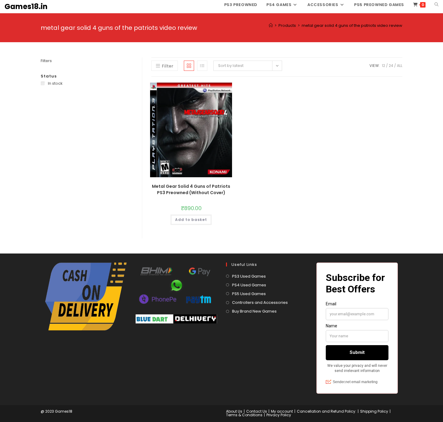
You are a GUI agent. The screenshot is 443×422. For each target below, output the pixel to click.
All (399, 65)
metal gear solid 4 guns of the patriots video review (352, 25)
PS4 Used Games (249, 285)
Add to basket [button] (191, 219)
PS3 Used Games (249, 276)
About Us (234, 411)
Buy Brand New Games (254, 311)
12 (383, 65)
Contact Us (256, 411)
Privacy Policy (278, 414)
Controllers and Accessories (260, 302)
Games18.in (26, 6)
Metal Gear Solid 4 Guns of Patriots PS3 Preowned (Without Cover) (191, 189)
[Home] (271, 25)
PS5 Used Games (249, 294)
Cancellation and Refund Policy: (326, 411)
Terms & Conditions (244, 414)
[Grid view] (189, 66)
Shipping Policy (374, 411)
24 (391, 65)
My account (282, 411)
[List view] (202, 66)
